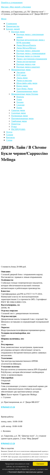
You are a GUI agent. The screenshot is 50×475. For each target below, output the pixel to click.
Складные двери (18, 113)
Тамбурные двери (19, 121)
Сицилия (20, 104)
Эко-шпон (20, 72)
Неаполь (20, 96)
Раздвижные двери (19, 115)
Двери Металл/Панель (26, 45)
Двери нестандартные (26, 61)
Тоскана (19, 102)
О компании (11, 23)
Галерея (9, 134)
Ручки (14, 126)
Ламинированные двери (27, 91)
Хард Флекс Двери (24, 88)
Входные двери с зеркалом (28, 50)
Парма (19, 107)
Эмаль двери (22, 77)
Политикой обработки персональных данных (25, 472)
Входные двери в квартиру (28, 66)
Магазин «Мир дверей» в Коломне (16, 7)
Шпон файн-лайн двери (26, 83)
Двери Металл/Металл (26, 47)
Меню (3, 18)
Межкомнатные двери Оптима (24, 94)
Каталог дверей (13, 29)
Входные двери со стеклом (28, 56)
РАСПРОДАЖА (18, 129)
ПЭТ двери (21, 75)
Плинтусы (15, 123)
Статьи (9, 140)
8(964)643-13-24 (8, 406)
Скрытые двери (18, 110)
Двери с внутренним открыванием (31, 58)
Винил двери (22, 85)
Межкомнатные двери (21, 69)
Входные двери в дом (25, 64)
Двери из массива (24, 80)
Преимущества (12, 26)
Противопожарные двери (22, 118)
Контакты (10, 137)
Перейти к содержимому (12, 2)
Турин (19, 99)
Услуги (9, 132)
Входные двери (18, 31)
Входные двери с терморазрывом (30, 53)
